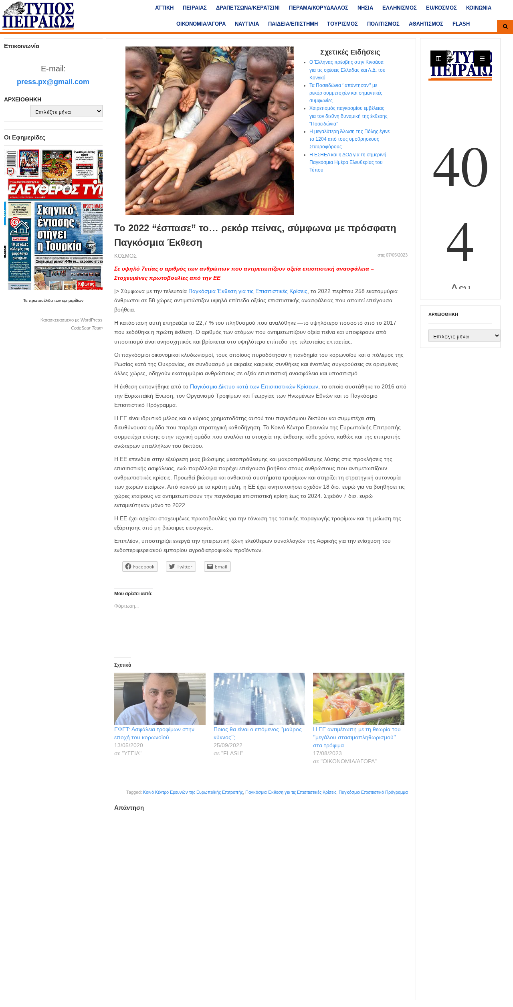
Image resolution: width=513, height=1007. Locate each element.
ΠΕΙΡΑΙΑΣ (195, 8)
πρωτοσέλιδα (41, 300)
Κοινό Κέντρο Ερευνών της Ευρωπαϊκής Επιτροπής (193, 792)
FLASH (461, 24)
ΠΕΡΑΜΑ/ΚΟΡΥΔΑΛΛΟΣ (318, 8)
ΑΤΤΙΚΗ (164, 8)
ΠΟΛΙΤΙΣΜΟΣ (383, 24)
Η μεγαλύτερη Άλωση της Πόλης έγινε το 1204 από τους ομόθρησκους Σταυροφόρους (349, 139)
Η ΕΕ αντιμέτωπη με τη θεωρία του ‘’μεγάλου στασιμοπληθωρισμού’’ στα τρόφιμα (357, 737)
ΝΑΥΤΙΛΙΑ (247, 24)
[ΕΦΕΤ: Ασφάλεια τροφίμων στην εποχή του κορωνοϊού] (160, 699)
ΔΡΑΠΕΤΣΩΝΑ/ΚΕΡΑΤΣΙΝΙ (248, 8)
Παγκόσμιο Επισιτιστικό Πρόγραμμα (373, 792)
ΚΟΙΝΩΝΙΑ (478, 8)
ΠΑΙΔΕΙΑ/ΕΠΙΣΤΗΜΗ (293, 24)
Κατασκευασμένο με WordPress (71, 319)
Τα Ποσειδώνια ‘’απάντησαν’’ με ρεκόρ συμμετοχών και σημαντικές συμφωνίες (345, 93)
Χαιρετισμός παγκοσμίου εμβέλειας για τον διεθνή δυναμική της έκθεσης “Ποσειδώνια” (348, 115)
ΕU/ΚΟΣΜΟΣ (441, 8)
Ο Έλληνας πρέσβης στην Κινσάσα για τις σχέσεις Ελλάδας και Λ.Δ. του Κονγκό (347, 69)
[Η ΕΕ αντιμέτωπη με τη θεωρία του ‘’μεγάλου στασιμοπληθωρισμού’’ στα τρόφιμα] (358, 699)
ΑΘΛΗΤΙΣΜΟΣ (426, 24)
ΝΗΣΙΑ (365, 8)
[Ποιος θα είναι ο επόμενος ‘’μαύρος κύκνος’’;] (259, 699)
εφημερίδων (72, 300)
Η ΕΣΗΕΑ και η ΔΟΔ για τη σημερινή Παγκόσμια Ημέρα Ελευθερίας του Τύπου (347, 162)
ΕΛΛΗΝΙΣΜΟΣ (399, 8)
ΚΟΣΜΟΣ (125, 256)
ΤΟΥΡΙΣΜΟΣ (342, 24)
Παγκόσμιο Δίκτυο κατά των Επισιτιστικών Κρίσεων (254, 386)
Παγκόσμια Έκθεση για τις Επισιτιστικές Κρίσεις (247, 291)
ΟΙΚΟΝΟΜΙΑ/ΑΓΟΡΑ (201, 24)
